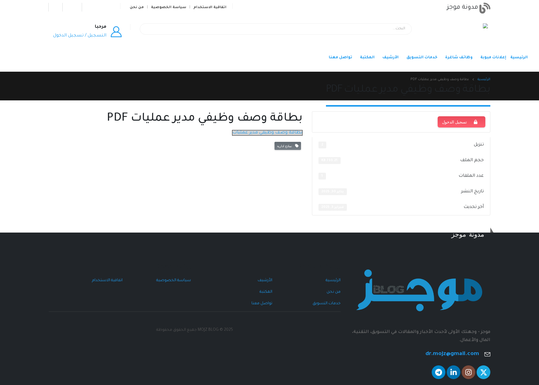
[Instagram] (91, 7)
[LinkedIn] (72, 7)
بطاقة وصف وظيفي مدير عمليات (267, 132)
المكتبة (367, 57)
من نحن (137, 7)
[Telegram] (58, 7)
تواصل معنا (340, 57)
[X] (110, 7)
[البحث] (149, 29)
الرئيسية (519, 57)
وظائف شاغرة (459, 57)
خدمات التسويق (421, 57)
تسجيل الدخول (454, 121)
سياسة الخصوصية (168, 7)
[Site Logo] (468, 32)
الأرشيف (390, 57)
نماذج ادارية (285, 146)
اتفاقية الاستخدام (209, 7)
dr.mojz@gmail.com (452, 354)
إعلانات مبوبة (493, 57)
